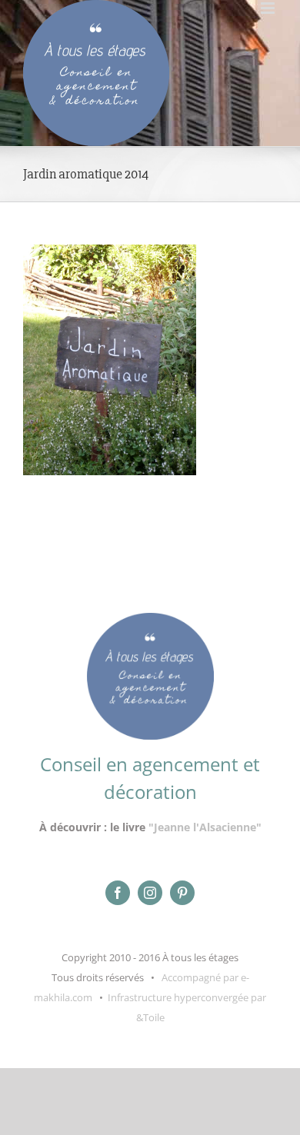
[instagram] (150, 892)
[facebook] (117, 892)
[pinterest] (182, 892)
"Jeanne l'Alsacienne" (205, 827)
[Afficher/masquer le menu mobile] (269, 8)
